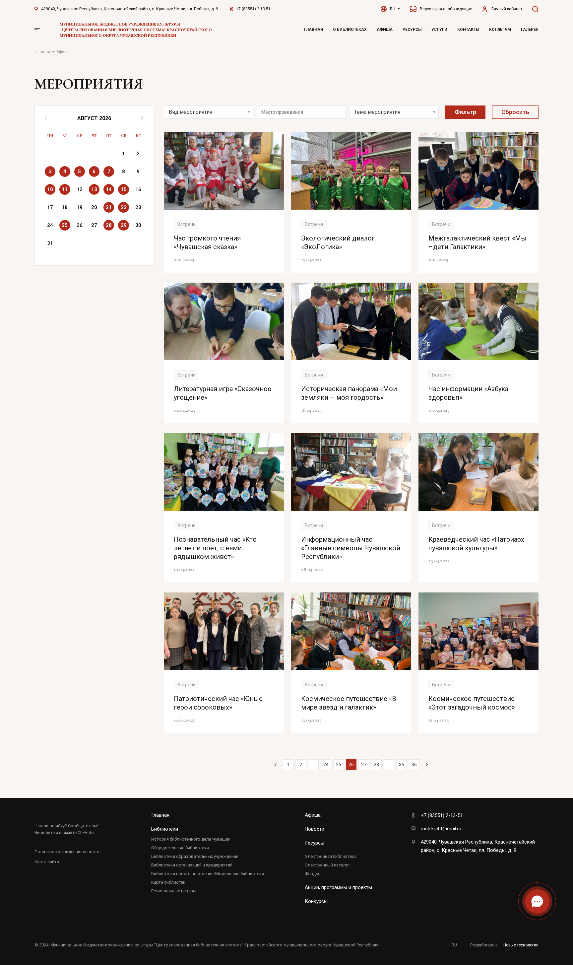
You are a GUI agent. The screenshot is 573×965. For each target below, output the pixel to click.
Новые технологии (521, 945)
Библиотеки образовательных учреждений (194, 856)
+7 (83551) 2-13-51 (253, 9)
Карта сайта (46, 861)
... (313, 764)
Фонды (312, 873)
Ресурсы (412, 29)
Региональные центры (173, 890)
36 (414, 764)
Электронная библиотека (330, 856)
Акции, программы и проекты (338, 887)
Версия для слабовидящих (446, 9)
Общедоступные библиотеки (180, 847)
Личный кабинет (506, 9)
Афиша (385, 29)
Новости (314, 829)
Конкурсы (316, 901)
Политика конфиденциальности (66, 851)
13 (94, 189)
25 (65, 225)
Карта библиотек (168, 882)
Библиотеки (164, 829)
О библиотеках (350, 29)
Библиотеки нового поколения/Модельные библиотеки (207, 873)
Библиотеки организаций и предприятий (191, 864)
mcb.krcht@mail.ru (441, 829)
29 (124, 225)
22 (124, 207)
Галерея (530, 29)
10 (50, 189)
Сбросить (515, 111)
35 (401, 764)
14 (109, 189)
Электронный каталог (327, 864)
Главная (313, 29)
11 (65, 189)
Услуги (439, 29)
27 (363, 764)
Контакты (468, 29)
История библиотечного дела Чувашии (190, 839)
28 (109, 225)
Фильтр (465, 111)
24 (326, 764)
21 (109, 207)
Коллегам (500, 29)
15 (124, 189)
